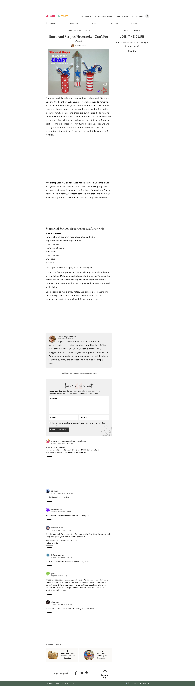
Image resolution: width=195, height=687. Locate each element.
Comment (54, 398)
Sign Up (132, 51)
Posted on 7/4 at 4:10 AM (61, 530)
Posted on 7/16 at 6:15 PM (61, 604)
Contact (136, 30)
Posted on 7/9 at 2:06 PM (61, 557)
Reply (49, 456)
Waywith (146, 684)
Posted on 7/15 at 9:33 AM (61, 576)
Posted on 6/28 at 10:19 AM (62, 443)
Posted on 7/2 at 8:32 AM (61, 512)
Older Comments (55, 644)
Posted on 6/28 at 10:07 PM (62, 493)
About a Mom (57, 16)
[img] (75, 673)
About (126, 30)
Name (53, 418)
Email (84, 418)
